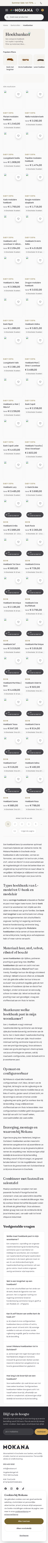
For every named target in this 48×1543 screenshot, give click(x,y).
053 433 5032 (9, 1464)
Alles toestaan (24, 1521)
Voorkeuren (24, 1535)
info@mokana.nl (10, 1468)
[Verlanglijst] (37, 10)
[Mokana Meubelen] (24, 10)
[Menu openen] (7, 10)
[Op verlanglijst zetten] (18, 94)
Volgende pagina (27, 831)
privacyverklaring (11, 1514)
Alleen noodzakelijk (24, 1528)
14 (14, 831)
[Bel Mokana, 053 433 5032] (41, 3)
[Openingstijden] (44, 3)
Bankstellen (15, 25)
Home (5, 25)
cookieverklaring (21, 1511)
